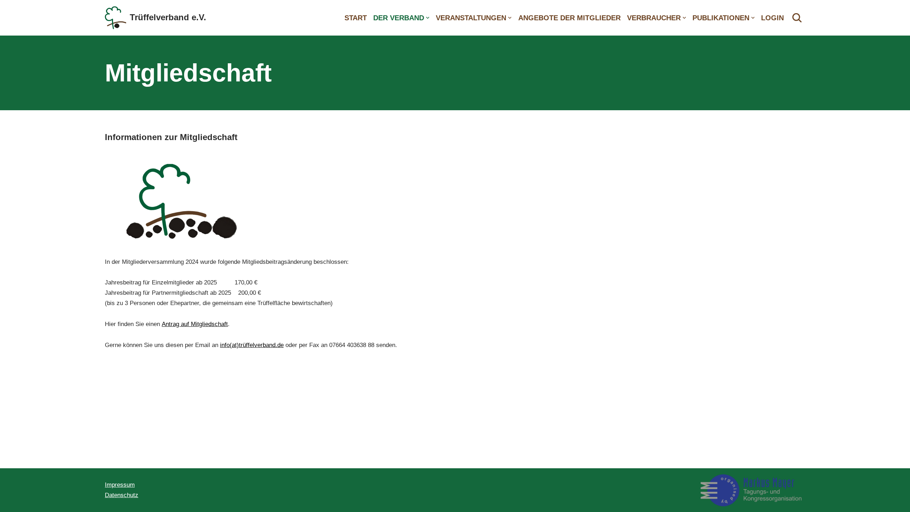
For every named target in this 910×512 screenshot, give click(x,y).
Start (355, 18)
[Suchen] (797, 17)
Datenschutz (121, 495)
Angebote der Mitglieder (569, 18)
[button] (427, 18)
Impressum (120, 484)
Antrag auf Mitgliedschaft (195, 324)
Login (772, 18)
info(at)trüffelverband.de (252, 345)
